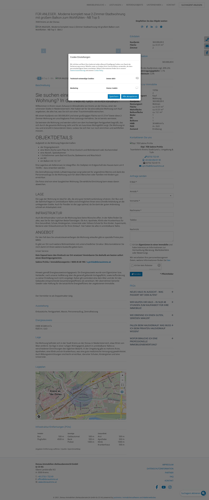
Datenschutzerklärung (77, 70)
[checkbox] (137, 78)
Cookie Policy (98, 70)
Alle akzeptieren (130, 96)
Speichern (114, 96)
